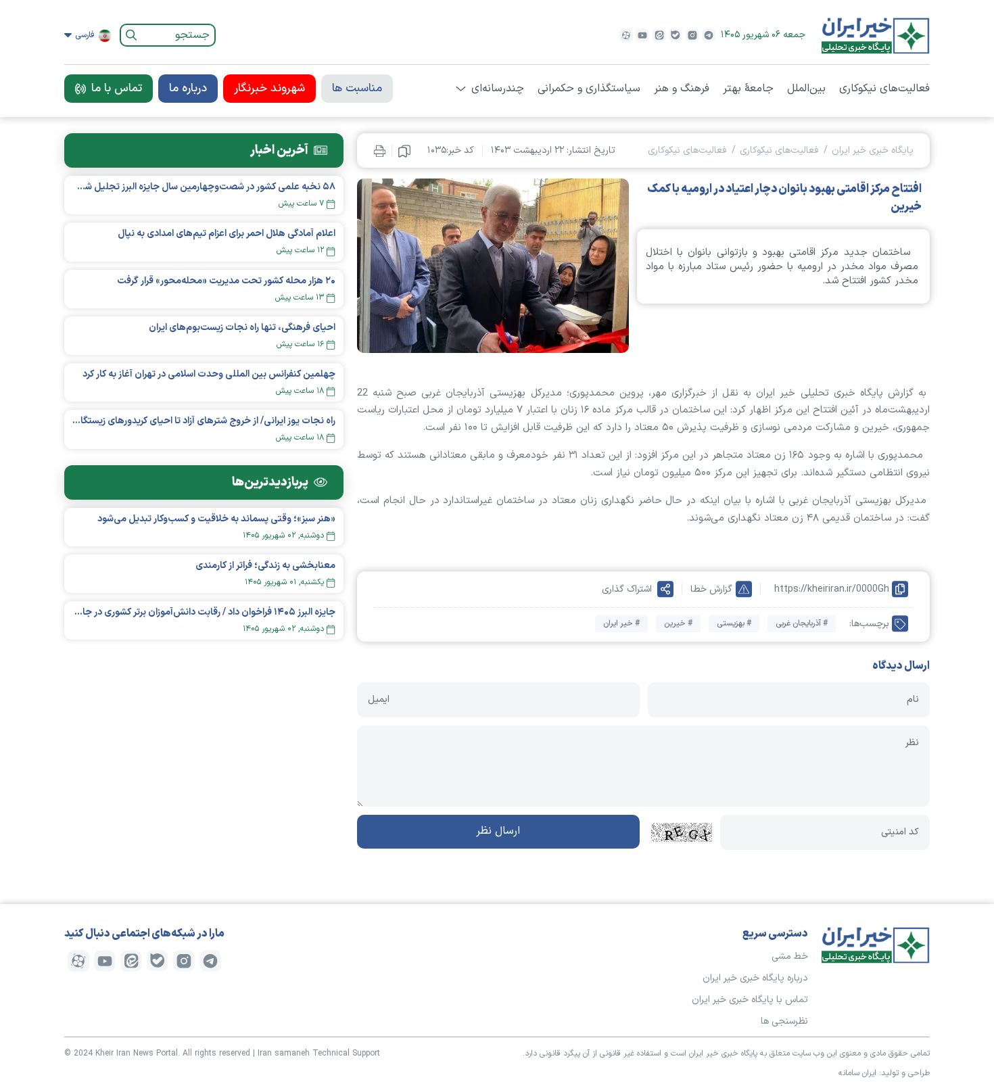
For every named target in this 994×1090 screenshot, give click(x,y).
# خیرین (678, 623)
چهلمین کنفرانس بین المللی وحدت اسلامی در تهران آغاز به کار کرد (208, 374)
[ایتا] (659, 35)
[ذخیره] (404, 151)
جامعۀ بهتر (748, 88)
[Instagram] (692, 35)
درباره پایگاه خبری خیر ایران (755, 978)
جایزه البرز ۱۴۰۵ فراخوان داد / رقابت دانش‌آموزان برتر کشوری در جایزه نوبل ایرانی (203, 612)
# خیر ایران (621, 623)
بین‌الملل (806, 88)
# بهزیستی (734, 623)
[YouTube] (642, 35)
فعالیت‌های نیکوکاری (884, 88)
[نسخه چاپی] (379, 150)
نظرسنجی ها (784, 1021)
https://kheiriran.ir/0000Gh (831, 589)
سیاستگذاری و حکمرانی (589, 88)
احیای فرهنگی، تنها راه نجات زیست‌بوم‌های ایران (242, 328)
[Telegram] (708, 35)
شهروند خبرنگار (269, 88)
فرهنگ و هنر (681, 88)
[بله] (675, 35)
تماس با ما (116, 88)
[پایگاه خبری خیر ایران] (876, 35)
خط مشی (790, 956)
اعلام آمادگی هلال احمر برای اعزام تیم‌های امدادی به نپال (226, 234)
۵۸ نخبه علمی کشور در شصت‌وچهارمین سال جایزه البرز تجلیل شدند (203, 187)
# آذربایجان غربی (802, 623)
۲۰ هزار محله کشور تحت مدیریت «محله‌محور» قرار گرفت (226, 281)
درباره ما (188, 88)
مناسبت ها (357, 88)
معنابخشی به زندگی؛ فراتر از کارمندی (265, 566)
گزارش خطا (711, 589)
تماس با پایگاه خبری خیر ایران (750, 1000)
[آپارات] (626, 35)
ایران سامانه (857, 1073)
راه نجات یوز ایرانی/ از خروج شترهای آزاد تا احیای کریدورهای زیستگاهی (203, 421)
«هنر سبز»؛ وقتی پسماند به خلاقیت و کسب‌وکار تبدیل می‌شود (216, 519)
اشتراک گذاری (627, 589)
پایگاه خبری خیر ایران (873, 150)
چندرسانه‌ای (497, 88)
